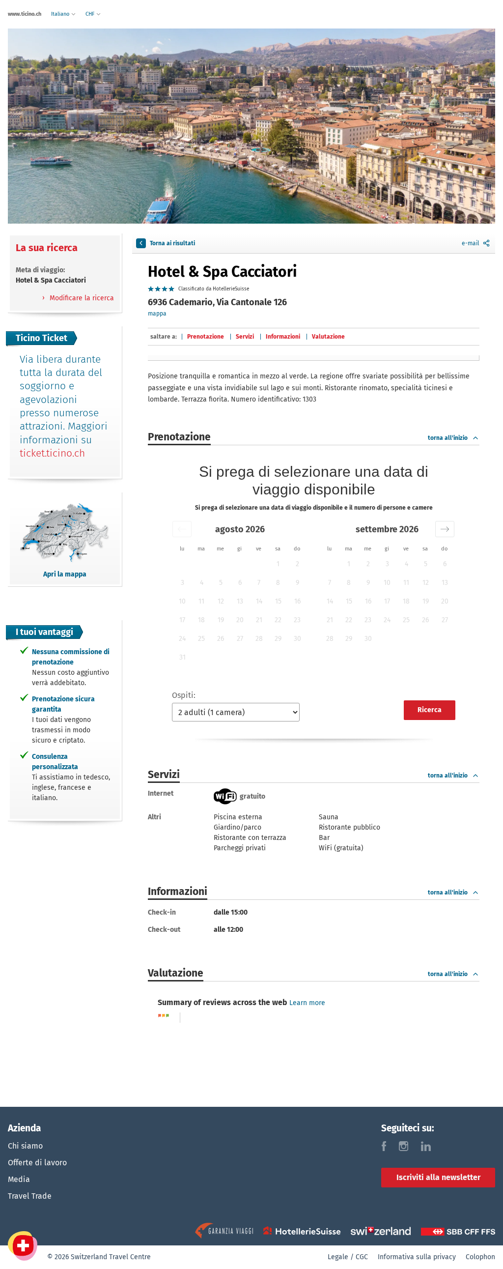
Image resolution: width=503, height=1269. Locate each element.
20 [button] (240, 620)
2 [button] (297, 564)
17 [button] (182, 620)
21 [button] (259, 620)
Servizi (245, 337)
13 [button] (240, 601)
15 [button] (278, 601)
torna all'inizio (448, 437)
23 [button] (297, 620)
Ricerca (430, 710)
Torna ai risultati (172, 243)
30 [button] (297, 638)
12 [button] (221, 601)
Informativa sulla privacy (417, 1257)
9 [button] (297, 582)
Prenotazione (205, 337)
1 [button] (278, 564)
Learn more (307, 1003)
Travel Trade (30, 1196)
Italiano (61, 14)
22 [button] (278, 620)
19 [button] (221, 620)
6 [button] (240, 582)
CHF (90, 14)
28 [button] (259, 638)
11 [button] (201, 601)
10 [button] (182, 601)
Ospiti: (184, 695)
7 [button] (258, 582)
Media (19, 1179)
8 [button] (278, 582)
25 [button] (201, 638)
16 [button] (297, 601)
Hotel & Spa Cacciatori (222, 272)
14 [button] (259, 601)
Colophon (480, 1257)
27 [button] (240, 638)
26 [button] (220, 638)
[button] (182, 529)
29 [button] (278, 638)
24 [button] (182, 638)
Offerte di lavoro (37, 1162)
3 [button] (182, 582)
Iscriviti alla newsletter (438, 1177)
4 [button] (201, 582)
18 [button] (201, 620)
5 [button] (221, 582)
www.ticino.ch (24, 14)
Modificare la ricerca (81, 298)
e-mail (470, 243)
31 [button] (182, 657)
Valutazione (328, 337)
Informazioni (283, 337)
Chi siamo (25, 1146)
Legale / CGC (348, 1257)
